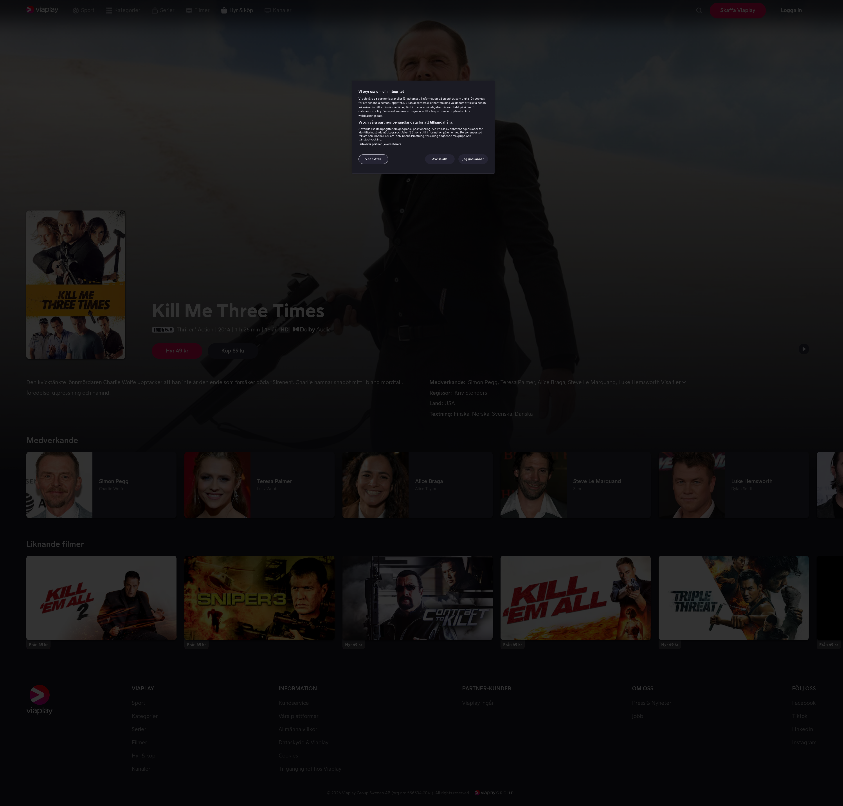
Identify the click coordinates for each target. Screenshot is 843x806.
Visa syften (373, 159)
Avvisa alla (439, 159)
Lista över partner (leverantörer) (379, 144)
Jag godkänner (473, 159)
